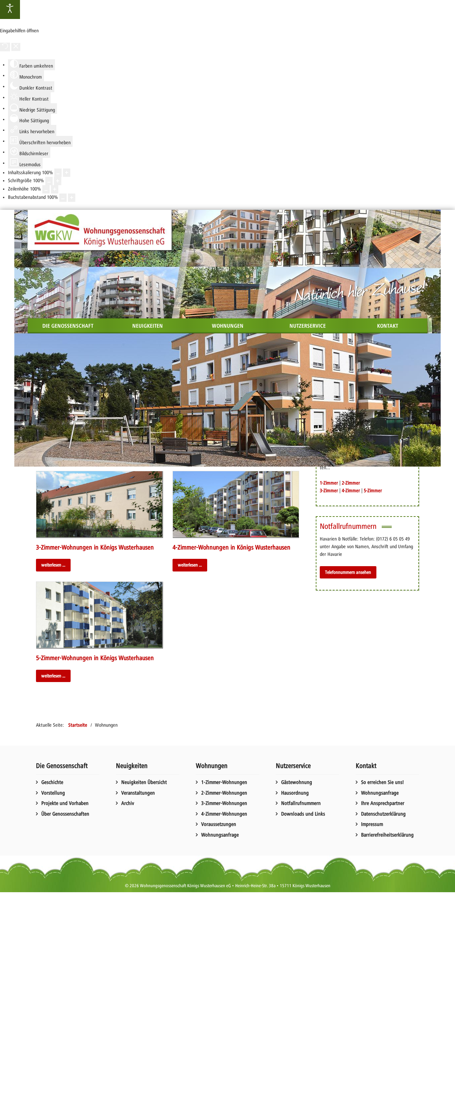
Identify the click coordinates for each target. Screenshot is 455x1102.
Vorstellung (53, 793)
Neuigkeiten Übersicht (144, 782)
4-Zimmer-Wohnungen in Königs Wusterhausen (231, 547)
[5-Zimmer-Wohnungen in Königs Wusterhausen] (99, 615)
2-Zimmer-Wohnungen (224, 793)
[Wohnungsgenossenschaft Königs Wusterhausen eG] (100, 230)
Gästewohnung (296, 782)
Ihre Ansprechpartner (382, 803)
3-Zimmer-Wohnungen (224, 803)
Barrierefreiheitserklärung (387, 835)
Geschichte (52, 782)
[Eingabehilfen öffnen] (10, 9)
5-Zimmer (373, 490)
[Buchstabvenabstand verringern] (63, 197)
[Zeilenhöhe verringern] (46, 189)
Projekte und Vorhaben (65, 803)
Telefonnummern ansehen (348, 572)
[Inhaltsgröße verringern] (58, 173)
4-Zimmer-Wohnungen (224, 814)
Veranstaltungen (138, 793)
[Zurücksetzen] (5, 47)
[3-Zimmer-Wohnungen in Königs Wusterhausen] (99, 504)
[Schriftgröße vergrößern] (57, 181)
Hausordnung (295, 793)
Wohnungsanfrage (220, 835)
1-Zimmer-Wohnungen (224, 782)
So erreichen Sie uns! (382, 782)
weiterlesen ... (53, 564)
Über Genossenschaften (65, 814)
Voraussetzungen (218, 824)
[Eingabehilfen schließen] (15, 47)
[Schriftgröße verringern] (49, 181)
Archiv (127, 803)
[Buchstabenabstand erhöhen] (71, 197)
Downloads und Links (303, 814)
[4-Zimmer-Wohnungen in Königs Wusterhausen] (236, 504)
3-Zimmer (329, 490)
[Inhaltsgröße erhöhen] (66, 173)
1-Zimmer (329, 483)
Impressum (372, 824)
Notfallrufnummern (301, 803)
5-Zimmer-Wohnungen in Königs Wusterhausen (95, 658)
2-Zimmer (351, 483)
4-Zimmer (351, 490)
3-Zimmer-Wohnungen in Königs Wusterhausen (95, 547)
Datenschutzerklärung (383, 814)
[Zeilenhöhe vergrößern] (54, 189)
